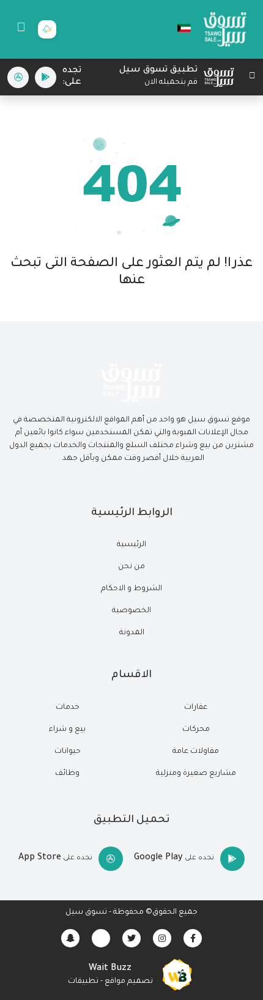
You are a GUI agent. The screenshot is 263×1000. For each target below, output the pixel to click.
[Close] (252, 77)
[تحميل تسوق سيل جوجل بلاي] (45, 77)
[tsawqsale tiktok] (101, 938)
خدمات (68, 707)
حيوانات (67, 751)
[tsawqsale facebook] (192, 938)
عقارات (195, 707)
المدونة (131, 633)
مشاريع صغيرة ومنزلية (196, 773)
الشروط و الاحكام (131, 589)
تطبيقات (83, 981)
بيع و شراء (67, 729)
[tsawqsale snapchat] (70, 938)
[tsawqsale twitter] (131, 938)
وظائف (67, 773)
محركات (196, 729)
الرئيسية (131, 545)
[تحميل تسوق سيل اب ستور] (18, 77)
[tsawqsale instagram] (162, 938)
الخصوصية (131, 611)
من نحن (131, 567)
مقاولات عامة (195, 751)
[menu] (21, 29)
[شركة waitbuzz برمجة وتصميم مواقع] (177, 975)
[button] (178, 28)
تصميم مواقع (129, 981)
